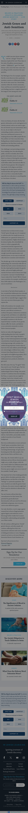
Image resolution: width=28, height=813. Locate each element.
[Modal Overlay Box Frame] (14, 406)
